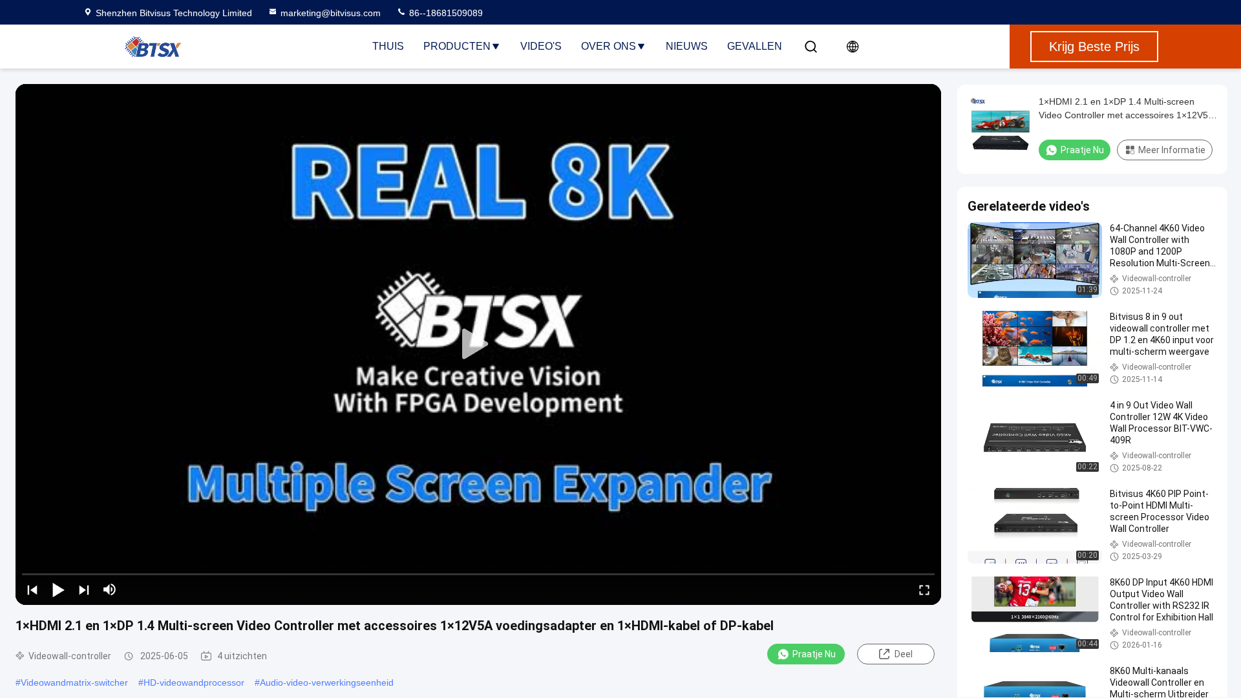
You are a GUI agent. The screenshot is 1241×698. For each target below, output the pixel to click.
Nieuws (687, 46)
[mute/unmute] (110, 589)
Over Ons (608, 46)
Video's (541, 46)
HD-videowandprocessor (193, 682)
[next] (84, 589)
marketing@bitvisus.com (331, 13)
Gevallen (754, 46)
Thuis (388, 46)
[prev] (32, 589)
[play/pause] (58, 589)
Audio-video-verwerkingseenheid (327, 682)
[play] (478, 344)
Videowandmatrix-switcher (74, 682)
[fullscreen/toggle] (924, 589)
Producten (457, 46)
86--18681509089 (445, 13)
